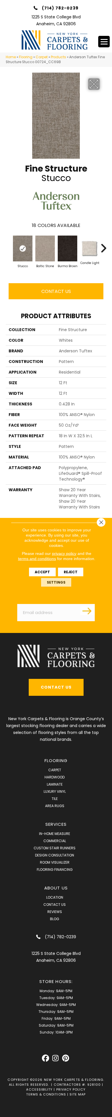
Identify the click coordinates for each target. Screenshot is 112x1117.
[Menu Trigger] (104, 41)
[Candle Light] (90, 248)
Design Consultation (54, 855)
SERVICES (56, 824)
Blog (54, 918)
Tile (55, 798)
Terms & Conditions (46, 1094)
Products (58, 57)
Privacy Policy (71, 1089)
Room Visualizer (54, 862)
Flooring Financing (55, 869)
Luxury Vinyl (55, 791)
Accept (42, 571)
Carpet (42, 57)
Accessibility (39, 1089)
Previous (8, 245)
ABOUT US (56, 888)
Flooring (25, 57)
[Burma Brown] (67, 248)
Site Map (77, 1094)
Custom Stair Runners (55, 848)
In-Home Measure (54, 833)
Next (103, 245)
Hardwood (55, 777)
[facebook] (45, 1058)
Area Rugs (54, 805)
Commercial (54, 840)
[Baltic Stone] (45, 248)
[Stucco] (22, 248)
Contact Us (56, 291)
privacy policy (64, 553)
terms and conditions (37, 558)
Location (54, 897)
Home (11, 57)
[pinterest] (65, 1058)
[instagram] (55, 1058)
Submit (87, 610)
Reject (71, 571)
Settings (56, 582)
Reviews (54, 911)
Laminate (55, 784)
